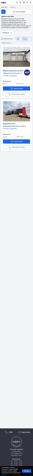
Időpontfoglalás (18, 88)
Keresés (12, 7)
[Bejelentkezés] (27, 3)
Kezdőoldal (4, 7)
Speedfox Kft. (9, 123)
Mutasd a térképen (25, 38)
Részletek (4, 474)
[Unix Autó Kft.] (16, 441)
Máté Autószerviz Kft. (13, 70)
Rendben (26, 471)
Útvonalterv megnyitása (10, 76)
